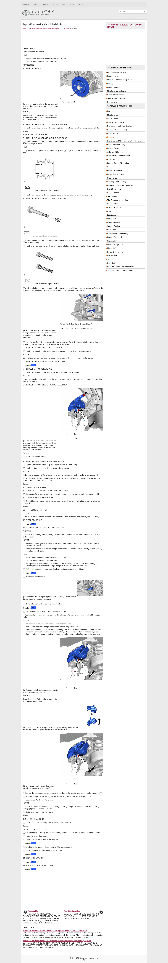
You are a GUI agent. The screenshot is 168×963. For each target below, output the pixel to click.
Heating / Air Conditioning (117, 233)
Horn (109, 211)
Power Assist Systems (116, 174)
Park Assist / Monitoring (117, 130)
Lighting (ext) (112, 215)
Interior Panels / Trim (116, 237)
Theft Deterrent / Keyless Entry (120, 270)
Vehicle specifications (116, 98)
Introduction (112, 111)
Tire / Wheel (112, 196)
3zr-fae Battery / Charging (118, 163)
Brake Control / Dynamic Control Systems (124, 141)
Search (80, 4)
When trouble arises (115, 95)
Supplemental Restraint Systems (120, 267)
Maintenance (112, 115)
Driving (110, 83)
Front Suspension (114, 189)
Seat (109, 259)
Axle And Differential (115, 152)
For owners (112, 102)
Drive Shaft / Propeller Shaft (118, 156)
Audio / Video (112, 119)
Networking (112, 167)
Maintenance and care (116, 91)
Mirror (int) (111, 248)
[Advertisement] (63, 38)
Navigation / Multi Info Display (119, 126)
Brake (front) (112, 133)
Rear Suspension (114, 193)
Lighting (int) (112, 241)
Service (45, 4)
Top (63, 4)
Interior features (113, 87)
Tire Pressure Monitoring (117, 200)
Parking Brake (113, 148)
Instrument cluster (114, 76)
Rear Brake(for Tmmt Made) (61, 28)
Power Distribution (114, 170)
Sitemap (71, 4)
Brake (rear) (47, 28)
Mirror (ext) (112, 219)
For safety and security (116, 72)
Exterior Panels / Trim (116, 207)
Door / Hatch (112, 204)
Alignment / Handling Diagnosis (120, 185)
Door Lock (111, 230)
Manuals (26, 4)
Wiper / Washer (113, 226)
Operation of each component (119, 80)
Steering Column (114, 178)
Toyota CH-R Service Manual (32, 28)
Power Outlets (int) (115, 252)
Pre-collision (112, 256)
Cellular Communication (117, 122)
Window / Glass (113, 222)
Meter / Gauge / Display (117, 244)
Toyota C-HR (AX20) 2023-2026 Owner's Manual (124, 25)
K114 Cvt (111, 159)
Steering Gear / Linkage (117, 182)
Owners (35, 4)
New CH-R (55, 4)
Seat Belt (111, 263)
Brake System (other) (116, 144)
